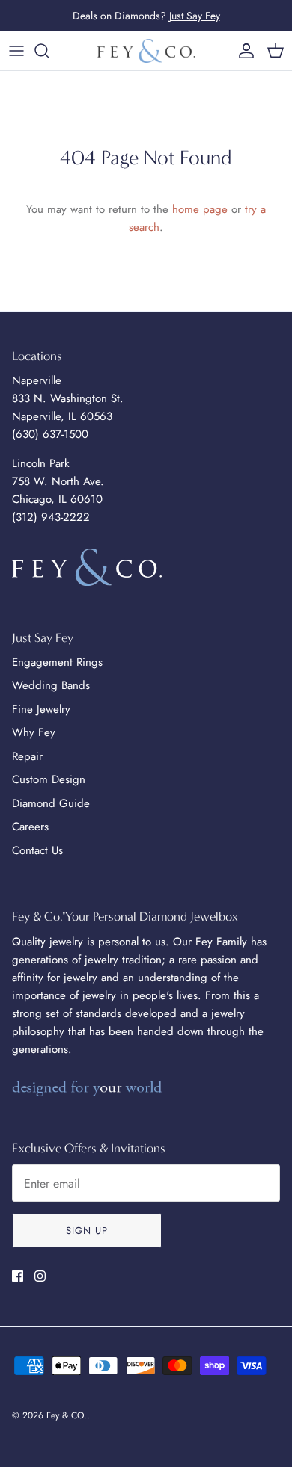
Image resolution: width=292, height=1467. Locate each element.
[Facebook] (17, 1276)
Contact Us (37, 850)
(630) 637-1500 (50, 434)
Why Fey (33, 732)
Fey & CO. (66, 1415)
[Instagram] (40, 1276)
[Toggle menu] (16, 50)
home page (200, 209)
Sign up (87, 1230)
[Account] (242, 50)
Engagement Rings (57, 662)
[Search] (49, 50)
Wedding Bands (51, 685)
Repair (27, 756)
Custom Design (48, 779)
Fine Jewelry (41, 709)
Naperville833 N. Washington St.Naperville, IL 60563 (68, 398)
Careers (30, 826)
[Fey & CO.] (146, 51)
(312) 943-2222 (51, 517)
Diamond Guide (51, 803)
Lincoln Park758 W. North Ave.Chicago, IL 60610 (58, 481)
